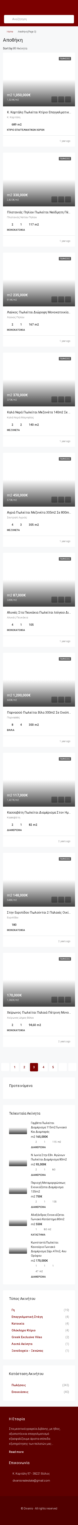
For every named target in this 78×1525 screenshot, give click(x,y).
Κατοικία (18, 1323)
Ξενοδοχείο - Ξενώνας (27, 1350)
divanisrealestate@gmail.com (31, 1480)
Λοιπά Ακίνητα (22, 1344)
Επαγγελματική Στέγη (27, 1317)
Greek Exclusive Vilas (27, 1337)
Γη (13, 1310)
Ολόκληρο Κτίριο (24, 1330)
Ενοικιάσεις (20, 1392)
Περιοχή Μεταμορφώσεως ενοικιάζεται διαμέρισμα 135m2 (48, 1187)
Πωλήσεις (19, 1385)
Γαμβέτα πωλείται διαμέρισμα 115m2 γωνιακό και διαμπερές (49, 1127)
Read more (16, 1451)
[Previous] (5, 1067)
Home (10, 31)
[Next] (63, 1067)
